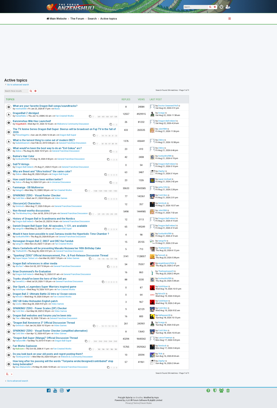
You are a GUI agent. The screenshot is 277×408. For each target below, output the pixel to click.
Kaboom (20, 348)
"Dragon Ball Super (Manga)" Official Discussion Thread (45, 337)
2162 (100, 341)
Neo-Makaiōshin (23, 367)
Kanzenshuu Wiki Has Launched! (32, 121)
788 (111, 349)
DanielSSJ (20, 281)
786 (103, 349)
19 (106, 136)
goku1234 (163, 187)
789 (115, 349)
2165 (115, 341)
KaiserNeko (21, 116)
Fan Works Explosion (25, 345)
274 (111, 214)
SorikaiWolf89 (22, 159)
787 (107, 349)
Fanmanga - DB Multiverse (28, 187)
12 (109, 326)
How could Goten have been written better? (38, 179)
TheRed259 (21, 251)
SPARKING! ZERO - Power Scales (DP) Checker (40, 308)
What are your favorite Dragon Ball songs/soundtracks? (45, 105)
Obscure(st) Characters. (27, 203)
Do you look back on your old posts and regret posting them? (48, 353)
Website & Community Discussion (73, 124)
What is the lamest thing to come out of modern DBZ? (44, 140)
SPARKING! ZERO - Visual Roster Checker (37, 195)
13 (112, 326)
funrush (161, 255)
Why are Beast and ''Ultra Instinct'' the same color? (42, 171)
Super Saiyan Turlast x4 (26, 258)
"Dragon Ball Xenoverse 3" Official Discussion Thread (44, 322)
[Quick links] (230, 19)
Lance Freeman (165, 337)
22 (116, 136)
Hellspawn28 (164, 315)
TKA (160, 353)
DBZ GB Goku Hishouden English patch (35, 301)
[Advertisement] (138, 48)
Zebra (161, 140)
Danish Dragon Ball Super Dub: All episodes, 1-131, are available (50, 225)
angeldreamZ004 (166, 263)
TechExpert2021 (23, 356)
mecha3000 (21, 108)
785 (99, 349)
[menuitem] (221, 7)
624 (99, 117)
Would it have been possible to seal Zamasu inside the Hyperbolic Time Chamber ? (61, 233)
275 (115, 214)
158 (115, 259)
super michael (164, 179)
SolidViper (20, 289)
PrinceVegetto (22, 135)
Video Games (61, 198)
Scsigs (161, 113)
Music (57, 108)
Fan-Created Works (64, 116)
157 (111, 259)
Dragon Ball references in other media (35, 263)
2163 (105, 341)
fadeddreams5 (22, 143)
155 (103, 259)
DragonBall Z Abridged (26, 113)
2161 (95, 341)
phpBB (128, 400)
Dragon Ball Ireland (167, 121)
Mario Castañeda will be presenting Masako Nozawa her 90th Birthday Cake (57, 248)
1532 (115, 191)
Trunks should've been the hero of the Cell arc (39, 278)
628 (115, 117)
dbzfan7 (19, 266)
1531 (110, 191)
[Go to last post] (179, 105)
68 (112, 144)
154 (99, 259)
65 (102, 144)
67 (109, 144)
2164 (110, 341)
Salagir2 (19, 190)
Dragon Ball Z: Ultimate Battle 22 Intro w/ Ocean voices (44, 293)
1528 (95, 191)
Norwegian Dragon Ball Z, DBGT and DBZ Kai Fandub (43, 241)
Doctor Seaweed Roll (168, 105)
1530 (105, 191)
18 (102, 136)
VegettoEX (21, 124)
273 (107, 214)
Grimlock (20, 206)
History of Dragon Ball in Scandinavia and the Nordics (44, 218)
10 (102, 326)
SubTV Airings (21, 164)
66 (106, 144)
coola (18, 304)
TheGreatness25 (166, 271)
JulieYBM (162, 129)
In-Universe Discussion (60, 182)
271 (99, 214)
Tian (18, 318)
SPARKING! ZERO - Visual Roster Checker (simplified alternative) (50, 330)
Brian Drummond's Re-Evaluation (32, 271)
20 (109, 136)
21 (112, 136)
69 (116, 144)
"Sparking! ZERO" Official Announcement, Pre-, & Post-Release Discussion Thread (60, 255)
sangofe (19, 228)
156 (107, 259)
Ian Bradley (138, 397)
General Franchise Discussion (72, 143)
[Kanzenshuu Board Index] (72, 6)
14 (116, 326)
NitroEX (19, 296)
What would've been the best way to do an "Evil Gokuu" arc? (47, 148)
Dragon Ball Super (67, 135)
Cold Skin (20, 198)
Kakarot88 (20, 340)
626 (107, 117)
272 (103, 214)
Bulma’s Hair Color (23, 156)
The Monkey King (24, 213)
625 (103, 117)
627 (111, 117)
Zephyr (161, 171)
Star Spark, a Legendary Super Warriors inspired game (44, 286)
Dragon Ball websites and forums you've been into (42, 315)
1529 (100, 191)
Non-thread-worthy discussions (31, 210)
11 (106, 326)
